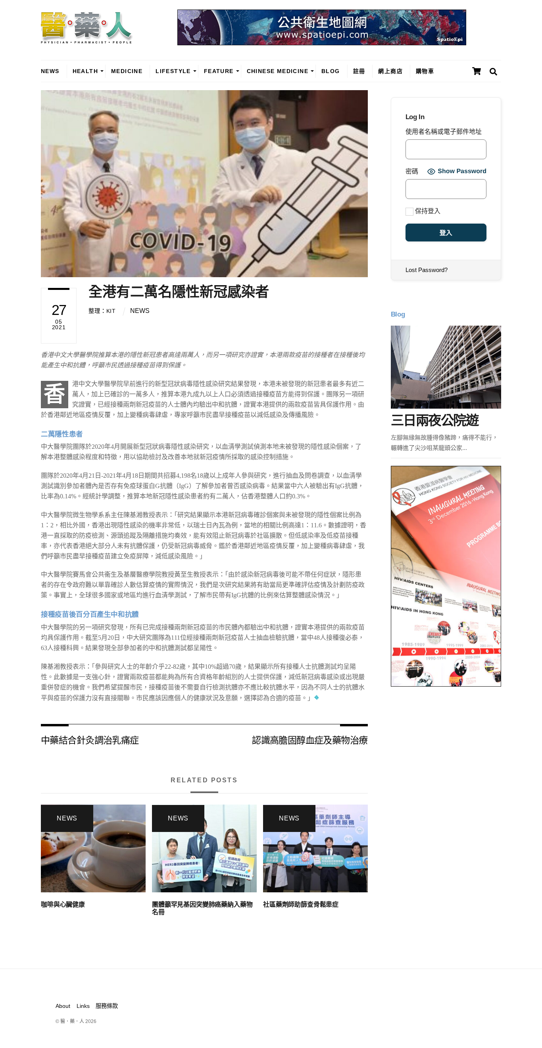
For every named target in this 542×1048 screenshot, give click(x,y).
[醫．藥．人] (87, 40)
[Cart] (476, 71)
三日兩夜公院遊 (434, 420)
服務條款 (107, 1006)
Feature (219, 71)
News (50, 71)
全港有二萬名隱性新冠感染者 (178, 291)
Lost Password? (427, 269)
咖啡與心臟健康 (63, 904)
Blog (330, 71)
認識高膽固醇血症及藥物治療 (309, 739)
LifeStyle (173, 71)
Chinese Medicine (277, 71)
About (63, 1006)
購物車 (425, 71)
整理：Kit (101, 311)
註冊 (359, 71)
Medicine (126, 71)
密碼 (412, 171)
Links (83, 1006)
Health (85, 71)
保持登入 (426, 211)
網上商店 (390, 71)
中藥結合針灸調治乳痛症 (90, 739)
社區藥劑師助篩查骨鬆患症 (300, 904)
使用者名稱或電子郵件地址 (444, 131)
